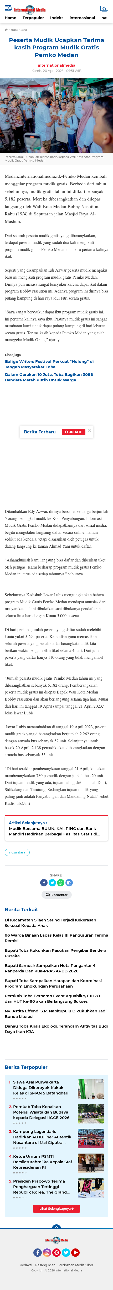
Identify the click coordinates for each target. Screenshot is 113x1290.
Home (10, 17)
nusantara (17, 852)
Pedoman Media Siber (76, 1265)
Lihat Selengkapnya (55, 1209)
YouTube (79, 1259)
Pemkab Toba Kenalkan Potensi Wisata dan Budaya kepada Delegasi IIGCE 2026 (41, 1112)
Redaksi (26, 1265)
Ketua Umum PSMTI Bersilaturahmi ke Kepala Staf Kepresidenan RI (42, 1162)
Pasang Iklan (45, 1265)
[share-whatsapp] (60, 882)
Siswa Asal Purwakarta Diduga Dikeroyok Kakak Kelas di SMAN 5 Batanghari (40, 1088)
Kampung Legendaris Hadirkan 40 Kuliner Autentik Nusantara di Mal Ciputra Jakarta (42, 1137)
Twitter (68, 1259)
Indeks (56, 17)
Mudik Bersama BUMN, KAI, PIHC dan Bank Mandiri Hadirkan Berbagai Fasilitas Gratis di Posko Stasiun (53, 831)
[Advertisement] (56, 444)
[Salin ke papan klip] (69, 882)
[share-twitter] (52, 882)
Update (75, 432)
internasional (82, 17)
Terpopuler (33, 17)
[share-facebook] (44, 882)
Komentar (59, 895)
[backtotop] (56, 1229)
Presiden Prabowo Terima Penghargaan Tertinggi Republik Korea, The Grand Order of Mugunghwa (40, 1187)
